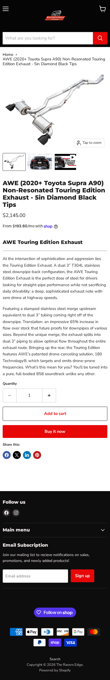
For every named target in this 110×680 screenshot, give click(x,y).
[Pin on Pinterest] (37, 455)
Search (55, 659)
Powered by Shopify (55, 670)
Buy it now (55, 431)
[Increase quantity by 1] (49, 395)
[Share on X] (17, 455)
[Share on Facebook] (7, 455)
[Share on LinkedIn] (27, 455)
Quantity (10, 384)
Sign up (82, 576)
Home (8, 54)
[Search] (100, 38)
